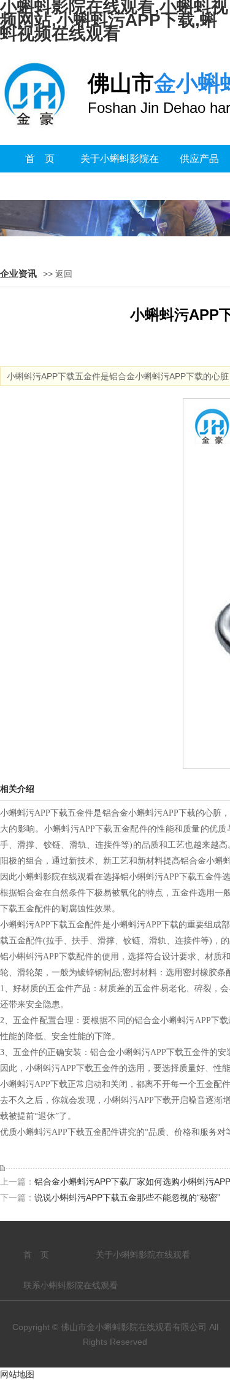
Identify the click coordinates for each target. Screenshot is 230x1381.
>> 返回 (57, 274)
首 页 (40, 158)
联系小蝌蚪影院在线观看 (70, 1285)
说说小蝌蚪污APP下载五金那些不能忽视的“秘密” (127, 1197)
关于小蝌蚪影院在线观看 (119, 172)
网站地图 (17, 1374)
